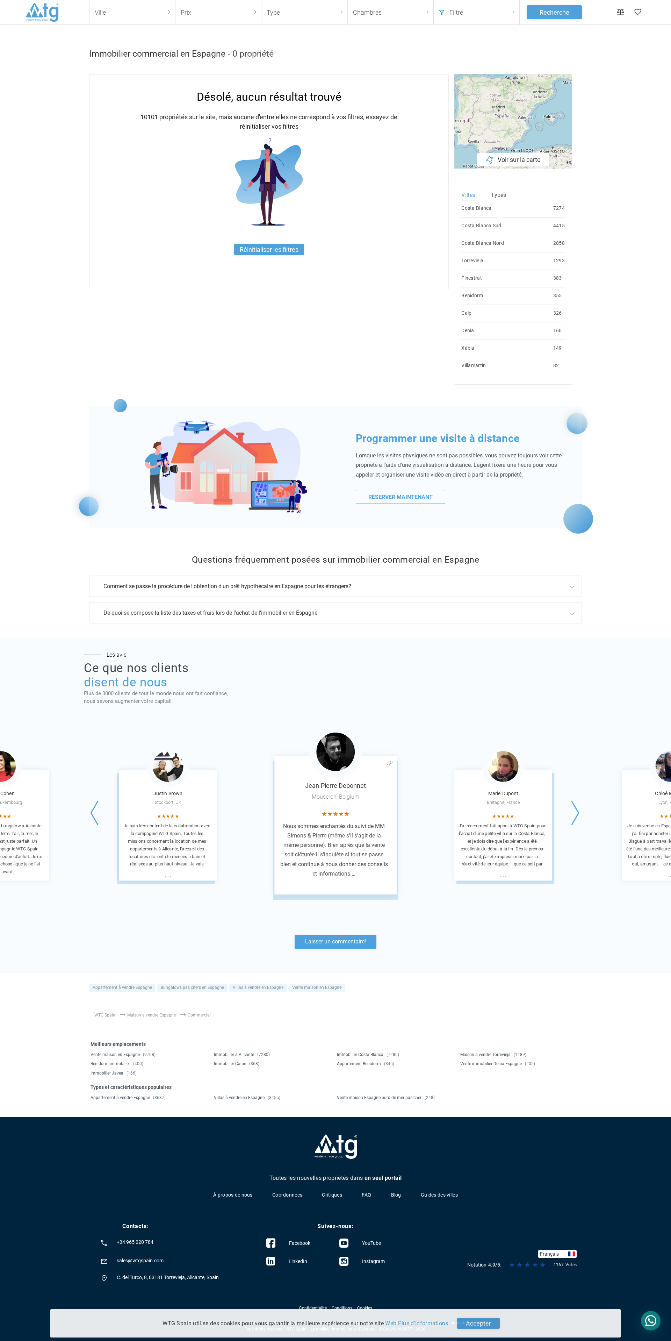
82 (556, 365)
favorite (638, 12)
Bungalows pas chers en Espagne (192, 987)
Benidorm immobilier (117, 1063)
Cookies (364, 1308)
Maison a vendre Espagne (151, 1015)
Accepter (478, 1323)
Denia (467, 330)
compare (620, 12)
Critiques (332, 1195)
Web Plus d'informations (416, 1323)
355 (557, 295)
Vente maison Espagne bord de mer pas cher (386, 1097)
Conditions (342, 1308)
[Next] (576, 813)
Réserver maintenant (400, 497)
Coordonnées (287, 1195)
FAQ (366, 1195)
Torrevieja (472, 260)
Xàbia (467, 348)
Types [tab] (498, 195)
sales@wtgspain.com (140, 1260)
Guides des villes (439, 1195)
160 (557, 330)
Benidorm (472, 295)
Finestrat (471, 278)
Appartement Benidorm (365, 1063)
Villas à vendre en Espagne (258, 987)
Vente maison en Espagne (316, 987)
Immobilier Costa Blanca (368, 1054)
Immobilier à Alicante (242, 1054)
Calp (466, 313)
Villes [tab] (468, 195)
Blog (396, 1195)
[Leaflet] (513, 121)
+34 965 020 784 (135, 1242)
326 (557, 313)
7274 (559, 208)
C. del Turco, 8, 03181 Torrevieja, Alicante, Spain (168, 1277)
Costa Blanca (476, 208)
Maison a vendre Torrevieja (493, 1054)
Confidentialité (313, 1308)
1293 (559, 260)
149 (557, 348)
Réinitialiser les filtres (269, 249)
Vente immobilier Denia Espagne (497, 1063)
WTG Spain (104, 1015)
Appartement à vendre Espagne (122, 987)
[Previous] (95, 813)
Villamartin (473, 365)
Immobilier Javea (114, 1073)
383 (557, 278)
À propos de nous (232, 1195)
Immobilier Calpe (236, 1063)
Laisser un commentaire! (335, 941)
